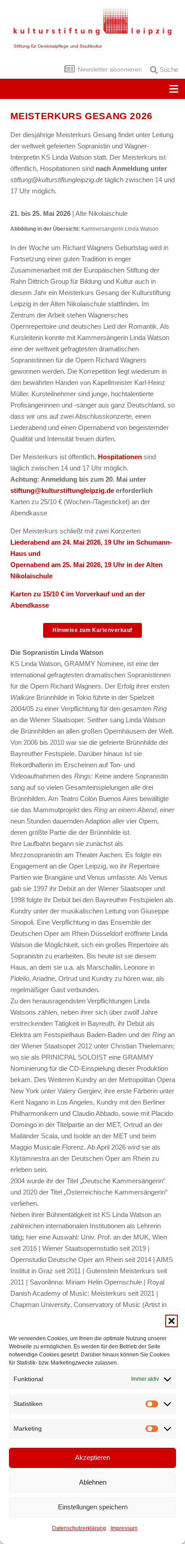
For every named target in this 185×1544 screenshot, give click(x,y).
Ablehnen (92, 1482)
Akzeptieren (92, 1457)
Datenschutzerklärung (79, 1528)
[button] (171, 1320)
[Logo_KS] (92, 21)
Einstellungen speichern (93, 1507)
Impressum (123, 1528)
